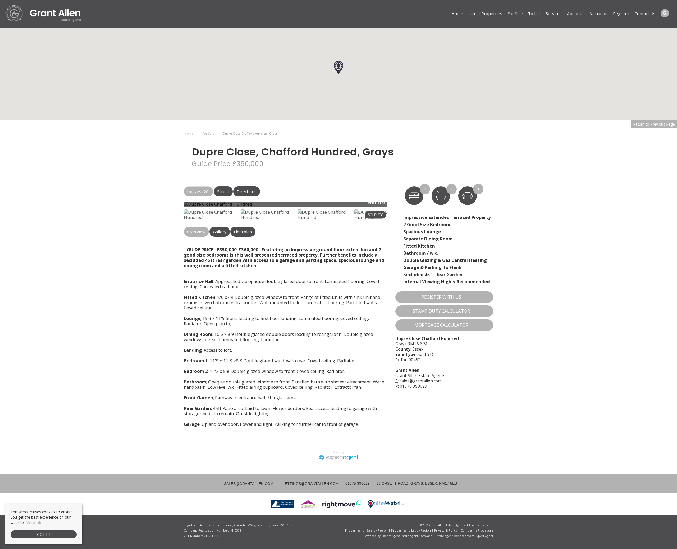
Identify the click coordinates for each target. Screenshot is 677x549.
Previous (176, 206)
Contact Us (645, 13)
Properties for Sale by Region (366, 530)
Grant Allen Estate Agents (420, 375)
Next (398, 206)
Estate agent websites (451, 536)
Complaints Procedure (477, 530)
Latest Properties (485, 13)
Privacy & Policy (445, 530)
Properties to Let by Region (411, 530)
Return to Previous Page (654, 124)
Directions (247, 191)
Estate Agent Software (416, 536)
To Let (534, 13)
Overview (196, 231)
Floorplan (243, 231)
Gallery (219, 231)
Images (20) (198, 191)
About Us (576, 13)
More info (34, 522)
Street (223, 191)
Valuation (599, 13)
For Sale (515, 13)
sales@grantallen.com (421, 381)
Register (621, 13)
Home (457, 13)
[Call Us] (344, 483)
